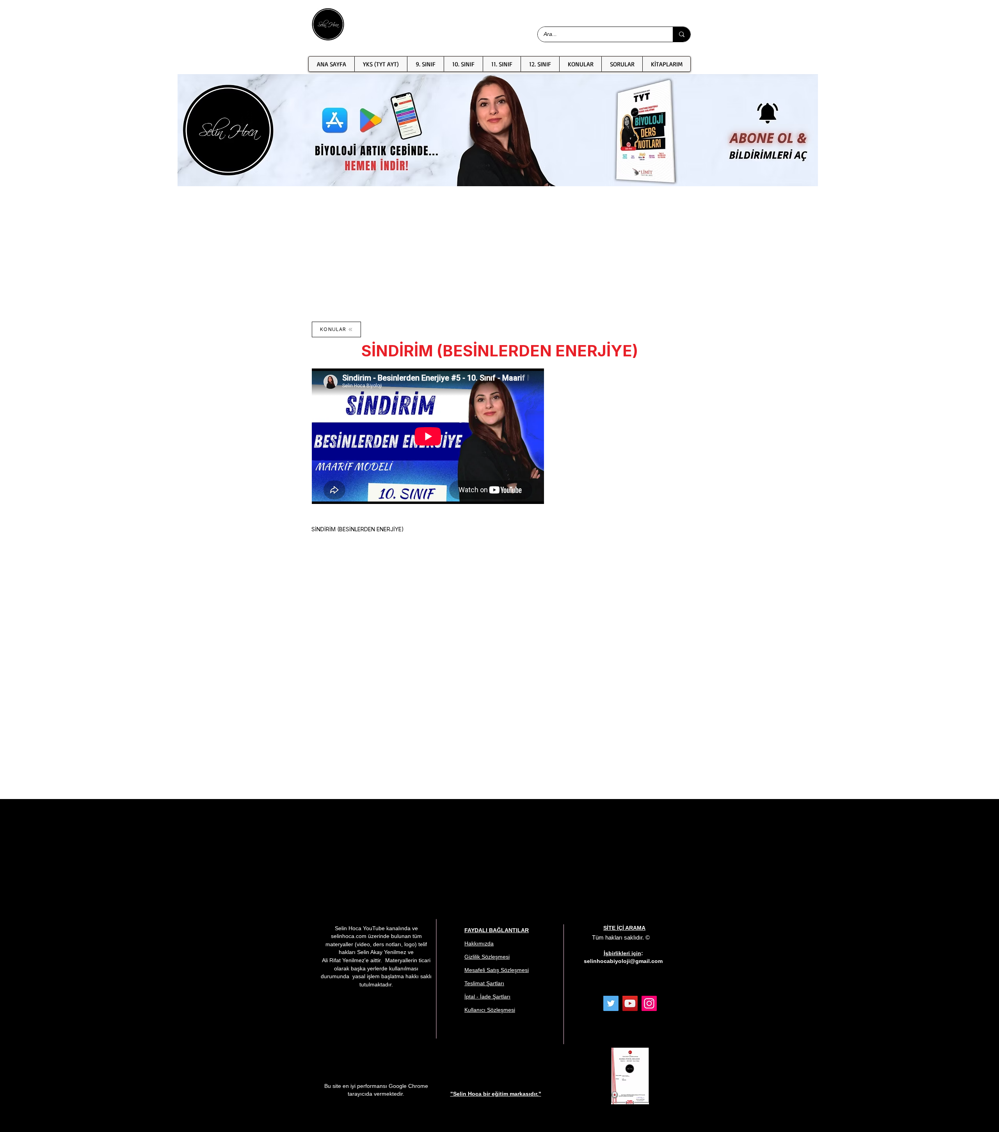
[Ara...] (681, 34)
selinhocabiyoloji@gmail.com (623, 961)
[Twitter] (611, 1003)
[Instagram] (649, 1003)
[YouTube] (630, 1003)
